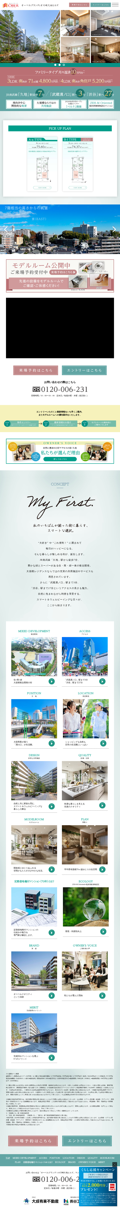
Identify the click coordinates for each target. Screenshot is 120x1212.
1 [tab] (55, 65)
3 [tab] (64, 65)
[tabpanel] (60, 36)
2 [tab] (60, 65)
